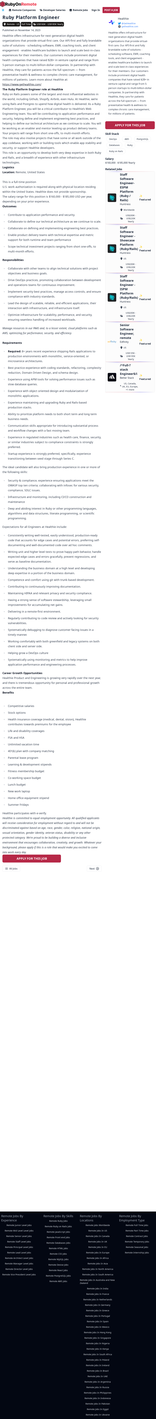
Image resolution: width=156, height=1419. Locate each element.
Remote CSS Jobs (58, 1253)
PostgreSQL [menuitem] (142, 139)
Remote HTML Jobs (58, 1248)
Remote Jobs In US (97, 1230)
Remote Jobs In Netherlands (97, 1299)
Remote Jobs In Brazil (98, 1370)
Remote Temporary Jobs (137, 1241)
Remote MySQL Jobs (58, 1259)
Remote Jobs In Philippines (97, 1392)
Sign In (96, 10)
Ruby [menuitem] (130, 145)
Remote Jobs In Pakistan (97, 1403)
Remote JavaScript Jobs (58, 1231)
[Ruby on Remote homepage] (18, 4)
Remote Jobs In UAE (98, 1376)
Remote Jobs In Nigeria (98, 1343)
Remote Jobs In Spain (98, 1321)
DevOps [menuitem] (113, 139)
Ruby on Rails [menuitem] (116, 151)
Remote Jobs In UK (97, 1241)
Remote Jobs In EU (97, 1247)
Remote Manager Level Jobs (19, 1263)
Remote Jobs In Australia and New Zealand (97, 1281)
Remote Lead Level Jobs (19, 1252)
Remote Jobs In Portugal (97, 1315)
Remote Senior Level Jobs (19, 1236)
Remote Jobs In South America (97, 1274)
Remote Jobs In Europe (97, 1252)
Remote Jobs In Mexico (97, 1326)
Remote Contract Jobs (137, 1236)
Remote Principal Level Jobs (19, 1247)
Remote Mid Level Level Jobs (19, 1230)
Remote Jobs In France (97, 1294)
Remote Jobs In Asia (98, 1263)
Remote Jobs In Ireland (97, 1365)
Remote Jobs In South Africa (97, 1354)
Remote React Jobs (58, 1270)
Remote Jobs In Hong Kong (97, 1332)
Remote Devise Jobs (58, 1264)
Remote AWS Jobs (58, 1281)
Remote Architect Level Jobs (19, 1258)
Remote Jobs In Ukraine (98, 1414)
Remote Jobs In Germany (97, 1305)
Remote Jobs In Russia (97, 1387)
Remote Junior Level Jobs (19, 1225)
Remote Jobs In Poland (97, 1359)
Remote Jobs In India (97, 1288)
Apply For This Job (32, 858)
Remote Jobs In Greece (97, 1310)
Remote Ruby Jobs (58, 1220)
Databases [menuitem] (114, 145)
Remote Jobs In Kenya (98, 1348)
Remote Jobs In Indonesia (98, 1398)
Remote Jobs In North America (97, 1269)
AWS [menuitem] (127, 139)
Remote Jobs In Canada (98, 1236)
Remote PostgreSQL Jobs (58, 1275)
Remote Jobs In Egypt (98, 1409)
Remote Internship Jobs (137, 1252)
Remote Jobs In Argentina (98, 1381)
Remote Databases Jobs (58, 1242)
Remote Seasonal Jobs (137, 1247)
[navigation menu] (3, 10)
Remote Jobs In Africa (98, 1258)
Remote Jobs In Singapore (97, 1337)
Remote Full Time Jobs (137, 1225)
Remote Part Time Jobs (137, 1230)
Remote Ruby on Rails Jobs (58, 1226)
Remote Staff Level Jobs (19, 1241)
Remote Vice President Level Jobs (19, 1274)
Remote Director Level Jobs (19, 1269)
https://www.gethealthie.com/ (21, 84)
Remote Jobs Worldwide (98, 1225)
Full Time (26, 24)
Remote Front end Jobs (58, 1237)
